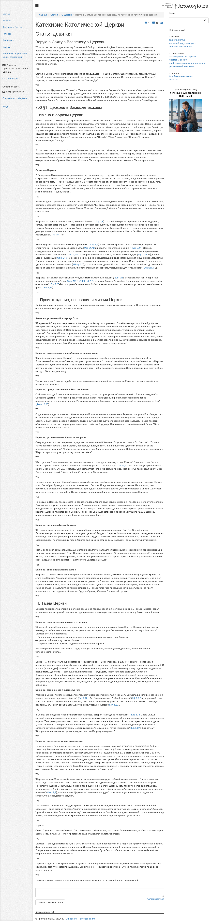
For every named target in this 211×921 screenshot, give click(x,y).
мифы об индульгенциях (182, 43)
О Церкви (66, 14)
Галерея (7, 33)
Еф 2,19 (142, 254)
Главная (42, 14)
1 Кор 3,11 (136, 247)
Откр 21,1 (149, 267)
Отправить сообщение (14, 98)
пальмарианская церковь (182, 56)
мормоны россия (178, 59)
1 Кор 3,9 (98, 221)
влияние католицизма (181, 46)
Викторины (8, 40)
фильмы (173, 79)
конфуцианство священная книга (187, 62)
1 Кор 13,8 (134, 714)
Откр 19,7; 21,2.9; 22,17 (80, 280)
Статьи (6, 13)
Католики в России (12, 27)
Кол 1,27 (113, 704)
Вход (5, 106)
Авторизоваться (155, 898)
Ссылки (6, 46)
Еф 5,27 (135, 727)
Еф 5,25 (54, 284)
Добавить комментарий (50, 902)
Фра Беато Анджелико (181, 76)
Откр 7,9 (51, 792)
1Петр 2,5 (78, 264)
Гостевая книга (87, 918)
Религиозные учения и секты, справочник (14, 55)
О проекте (71, 918)
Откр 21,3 (62, 257)
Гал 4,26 (118, 277)
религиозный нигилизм (181, 66)
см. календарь (10, 78)
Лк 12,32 (123, 465)
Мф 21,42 (89, 247)
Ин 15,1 (56, 234)
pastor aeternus (177, 39)
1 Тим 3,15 (72, 254)
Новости (6, 20)
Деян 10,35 (42, 404)
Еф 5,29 (48, 287)
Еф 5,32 (136, 698)
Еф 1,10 (83, 698)
